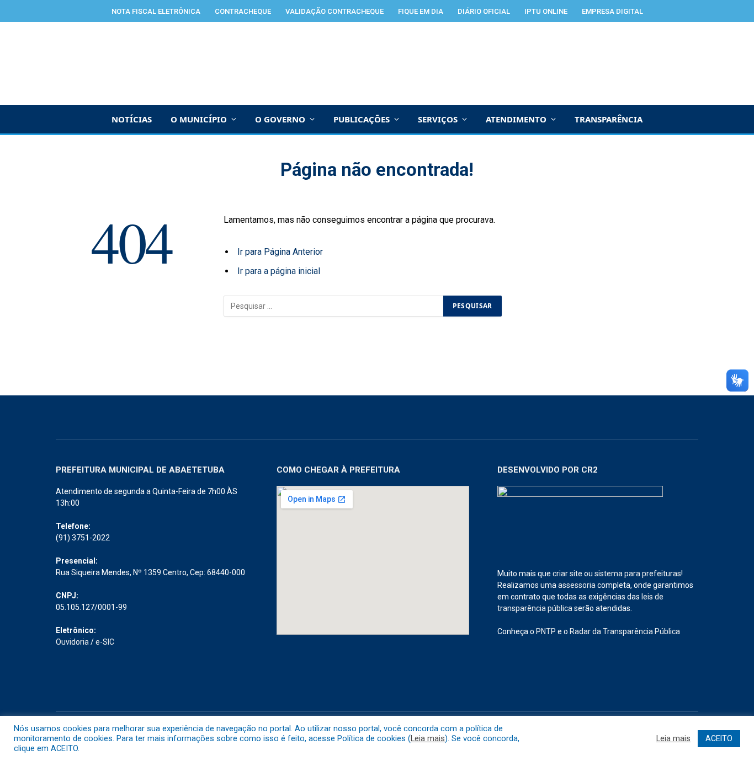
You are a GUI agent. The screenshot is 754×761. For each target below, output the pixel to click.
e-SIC (104, 641)
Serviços (438, 119)
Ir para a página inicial (278, 271)
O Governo (280, 119)
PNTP (546, 631)
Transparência (609, 119)
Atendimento (516, 119)
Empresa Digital (612, 11)
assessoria (577, 585)
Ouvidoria (72, 641)
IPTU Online (545, 11)
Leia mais (428, 738)
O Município (199, 119)
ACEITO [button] (718, 738)
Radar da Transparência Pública (625, 631)
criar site (567, 573)
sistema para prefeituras (637, 573)
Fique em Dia (420, 11)
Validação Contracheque (334, 11)
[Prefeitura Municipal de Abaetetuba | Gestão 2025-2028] (377, 63)
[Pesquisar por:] (334, 306)
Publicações (361, 119)
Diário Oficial (484, 11)
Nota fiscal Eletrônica (155, 11)
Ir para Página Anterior (280, 251)
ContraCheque (243, 11)
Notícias (131, 119)
